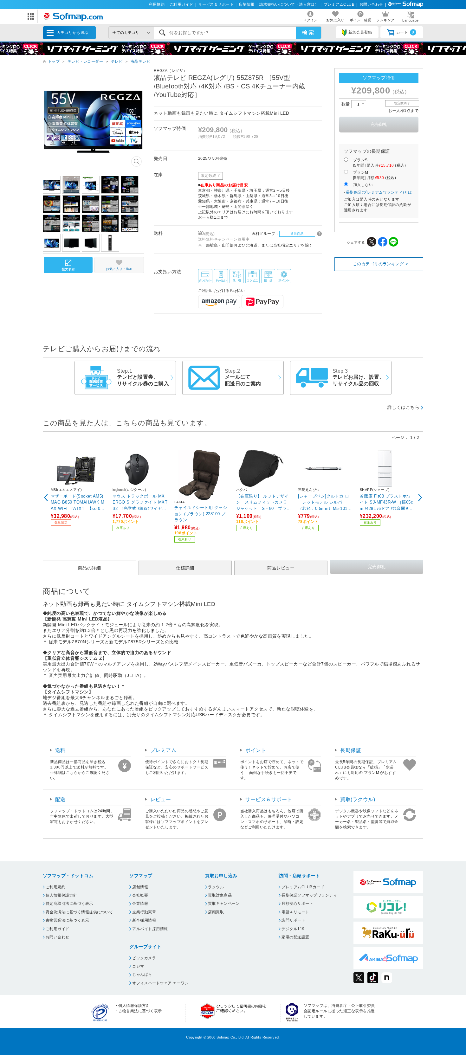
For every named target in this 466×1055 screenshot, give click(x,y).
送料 (60, 750)
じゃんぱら (142, 974)
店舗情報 (247, 4)
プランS (379, 163)
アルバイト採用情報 (150, 929)
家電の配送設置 (295, 937)
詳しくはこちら (403, 407)
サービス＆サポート (216, 4)
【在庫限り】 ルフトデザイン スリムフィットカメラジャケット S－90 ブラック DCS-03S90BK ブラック (263, 502)
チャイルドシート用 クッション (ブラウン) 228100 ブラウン (200, 513)
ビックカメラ (144, 958)
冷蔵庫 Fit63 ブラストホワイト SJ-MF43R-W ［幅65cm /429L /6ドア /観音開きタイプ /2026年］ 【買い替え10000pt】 (387, 502)
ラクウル (216, 887)
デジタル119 (293, 929)
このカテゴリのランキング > (380, 263)
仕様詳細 (185, 567)
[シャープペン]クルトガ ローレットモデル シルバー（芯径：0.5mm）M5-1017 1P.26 (324, 502)
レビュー (160, 799)
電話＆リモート (295, 912)
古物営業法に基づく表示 (67, 920)
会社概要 (140, 895)
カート (405, 32)
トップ (54, 61)
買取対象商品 (220, 895)
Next (420, 497)
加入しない (363, 185)
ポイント (255, 750)
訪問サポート (293, 920)
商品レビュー (281, 567)
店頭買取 (216, 912)
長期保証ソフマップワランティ (309, 895)
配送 (60, 799)
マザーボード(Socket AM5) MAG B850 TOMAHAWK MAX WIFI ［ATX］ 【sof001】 (77, 502)
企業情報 (140, 903)
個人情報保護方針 (61, 895)
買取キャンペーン (224, 903)
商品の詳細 (89, 567)
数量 (346, 104)
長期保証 (350, 750)
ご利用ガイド (181, 4)
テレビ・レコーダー (85, 61)
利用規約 (157, 4)
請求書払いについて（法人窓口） (289, 4)
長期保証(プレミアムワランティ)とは (379, 192)
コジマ (138, 966)
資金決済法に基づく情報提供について (79, 912)
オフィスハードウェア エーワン (160, 983)
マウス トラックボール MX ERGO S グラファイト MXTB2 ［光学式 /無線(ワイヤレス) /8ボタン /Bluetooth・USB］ (140, 502)
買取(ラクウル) (357, 799)
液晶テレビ (140, 61)
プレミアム (163, 750)
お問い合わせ (371, 4)
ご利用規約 (55, 887)
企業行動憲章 (144, 912)
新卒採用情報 (144, 920)
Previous (46, 497)
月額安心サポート (297, 903)
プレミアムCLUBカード (303, 887)
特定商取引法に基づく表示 (69, 903)
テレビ (117, 61)
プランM (374, 175)
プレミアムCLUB (339, 4)
